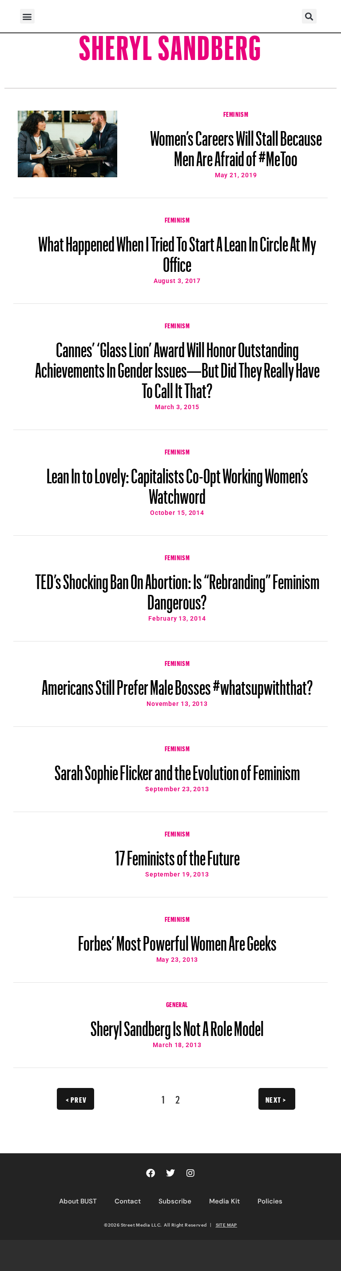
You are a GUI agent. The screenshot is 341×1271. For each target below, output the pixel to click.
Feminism (236, 113)
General (177, 1003)
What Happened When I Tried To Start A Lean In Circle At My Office (177, 250)
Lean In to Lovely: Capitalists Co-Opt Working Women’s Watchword (177, 482)
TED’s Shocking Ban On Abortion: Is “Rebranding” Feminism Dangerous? (177, 588)
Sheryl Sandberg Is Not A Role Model (177, 1024)
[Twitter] (170, 1173)
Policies (270, 1201)
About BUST (78, 1201)
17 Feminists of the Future (177, 853)
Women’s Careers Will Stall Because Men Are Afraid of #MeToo (236, 144)
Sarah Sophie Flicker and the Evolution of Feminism (177, 768)
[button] (27, 16)
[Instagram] (190, 1173)
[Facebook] (150, 1173)
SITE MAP (226, 1224)
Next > (276, 1098)
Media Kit (224, 1201)
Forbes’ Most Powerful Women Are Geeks (177, 939)
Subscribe (175, 1201)
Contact (128, 1201)
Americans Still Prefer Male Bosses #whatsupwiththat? (177, 683)
